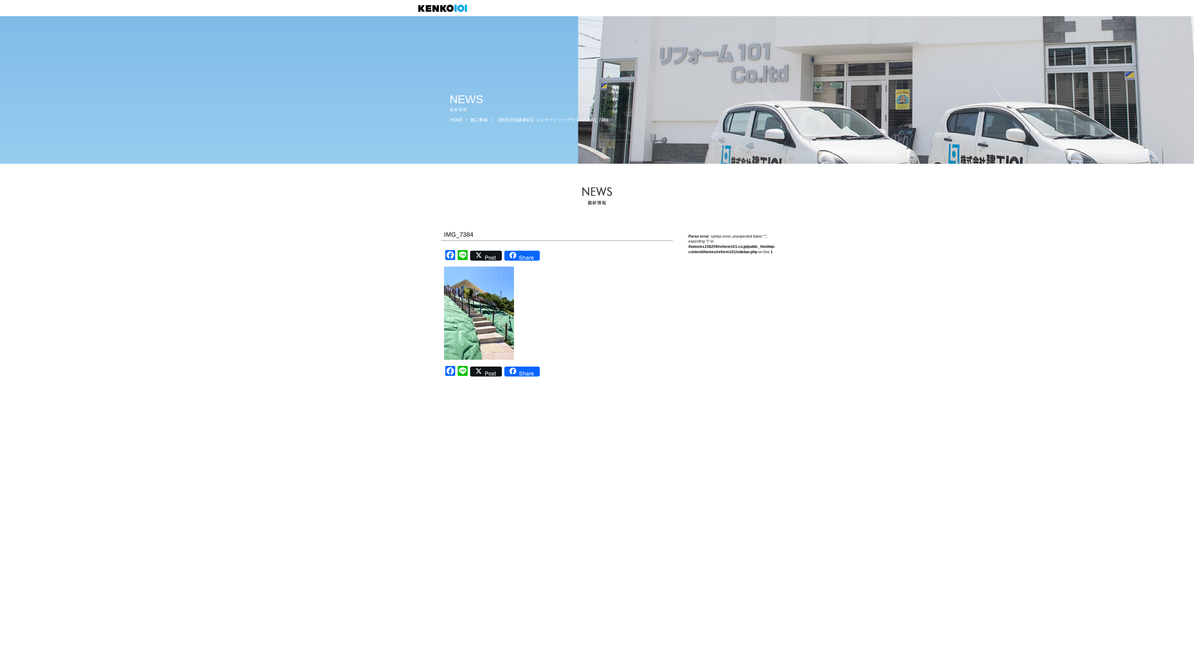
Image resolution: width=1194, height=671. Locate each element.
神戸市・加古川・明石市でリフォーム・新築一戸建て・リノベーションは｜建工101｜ (445, 8)
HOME (456, 119)
